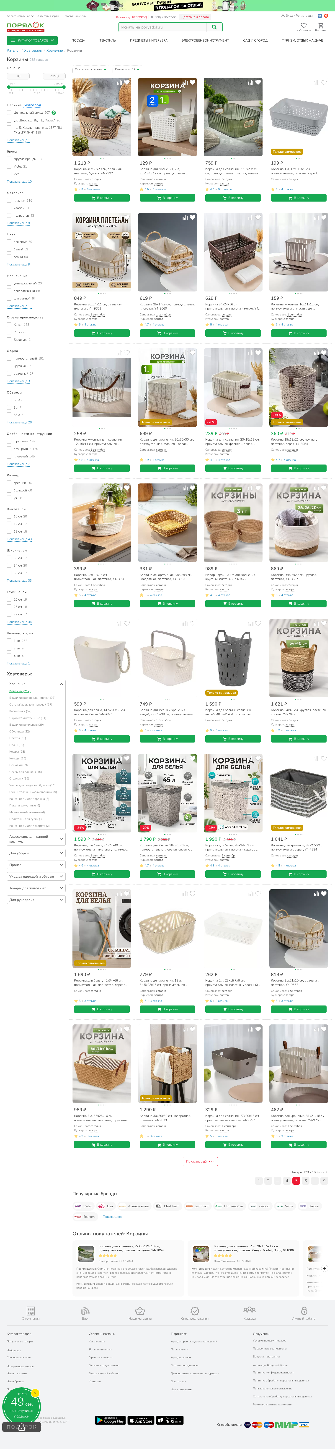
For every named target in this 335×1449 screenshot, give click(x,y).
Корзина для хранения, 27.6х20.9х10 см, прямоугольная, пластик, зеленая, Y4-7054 (131, 1248)
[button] (32, 40)
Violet (87, 1206)
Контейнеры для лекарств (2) (29, 826)
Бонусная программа (266, 1356)
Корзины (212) (20, 691)
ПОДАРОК (22, 1427)
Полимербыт (233, 1206)
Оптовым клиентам (74, 16)
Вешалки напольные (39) (26, 725)
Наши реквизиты (181, 1389)
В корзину (104, 198)
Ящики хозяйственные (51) (27, 718)
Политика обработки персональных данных (281, 1380)
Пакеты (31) (17, 738)
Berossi (314, 1206)
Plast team (171, 1206)
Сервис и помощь (102, 1334)
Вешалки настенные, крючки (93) (32, 698)
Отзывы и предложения (104, 1365)
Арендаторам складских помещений (194, 1341)
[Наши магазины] (140, 1311)
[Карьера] (249, 1310)
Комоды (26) (17, 758)
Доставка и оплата (195, 17)
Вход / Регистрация (300, 15)
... (277, 1181)
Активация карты (48, 16)
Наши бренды (15, 1381)
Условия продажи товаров (269, 1340)
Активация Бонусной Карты (270, 1365)
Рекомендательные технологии (272, 1404)
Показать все (112, 1217)
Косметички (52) (20, 711)
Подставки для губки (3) (26, 819)
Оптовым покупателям (185, 1365)
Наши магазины (17, 1373)
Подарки (12, 1389)
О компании (178, 1381)
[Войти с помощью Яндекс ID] (326, 15)
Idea (110, 1206)
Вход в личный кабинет (104, 1373)
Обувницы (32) (19, 732)
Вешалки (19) (18, 765)
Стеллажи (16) (19, 779)
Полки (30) (16, 745)
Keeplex (264, 1206)
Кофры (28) (17, 752)
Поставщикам (179, 1349)
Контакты (95, 1381)
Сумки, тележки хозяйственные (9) (33, 792)
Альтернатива (138, 1206)
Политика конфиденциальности (273, 1372)
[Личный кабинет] (304, 1311)
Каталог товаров (19, 1334)
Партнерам (179, 1334)
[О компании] (31, 1311)
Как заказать (97, 1341)
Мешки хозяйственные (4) (27, 812)
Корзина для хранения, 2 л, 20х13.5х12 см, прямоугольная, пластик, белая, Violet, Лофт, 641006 (254, 1248)
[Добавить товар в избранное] (127, 82)
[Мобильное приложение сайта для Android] (110, 1420)
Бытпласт (202, 1206)
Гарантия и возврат (101, 1357)
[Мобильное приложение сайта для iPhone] (141, 1420)
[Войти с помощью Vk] (320, 15)
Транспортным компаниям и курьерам (195, 1373)
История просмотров (20, 1366)
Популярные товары (20, 1341)
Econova (89, 1217)
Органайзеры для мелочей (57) (30, 705)
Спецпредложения (19, 1357)
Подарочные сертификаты (270, 1348)
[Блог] (85, 1311)
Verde (289, 1206)
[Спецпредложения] (195, 1311)
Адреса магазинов (18, 16)
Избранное (14, 1350)
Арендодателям (181, 1357)
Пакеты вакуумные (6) (24, 805)
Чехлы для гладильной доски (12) (32, 785)
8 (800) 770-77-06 (164, 17)
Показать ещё (196, 1161)
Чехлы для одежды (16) (25, 772)
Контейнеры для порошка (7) (29, 799)
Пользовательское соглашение (272, 1388)
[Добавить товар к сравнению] (119, 82)
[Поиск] (214, 27)
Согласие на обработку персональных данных (282, 1396)
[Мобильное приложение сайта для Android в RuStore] (169, 1420)
